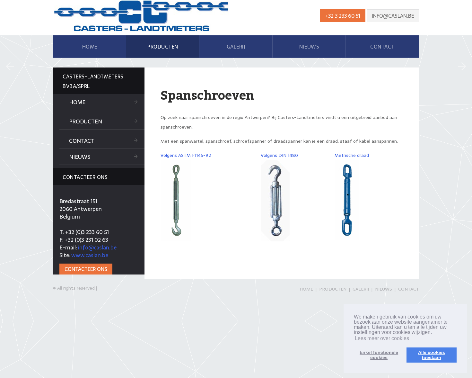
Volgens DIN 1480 (279, 155)
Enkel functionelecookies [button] (379, 355)
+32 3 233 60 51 (342, 16)
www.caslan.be (89, 255)
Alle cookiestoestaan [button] (431, 355)
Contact (81, 140)
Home (77, 102)
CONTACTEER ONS (86, 269)
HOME (89, 46)
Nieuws (79, 156)
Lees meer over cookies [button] (382, 338)
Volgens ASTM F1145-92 (186, 155)
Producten (85, 121)
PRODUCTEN (162, 46)
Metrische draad (352, 155)
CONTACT (382, 46)
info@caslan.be (393, 16)
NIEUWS (309, 46)
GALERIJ (236, 46)
